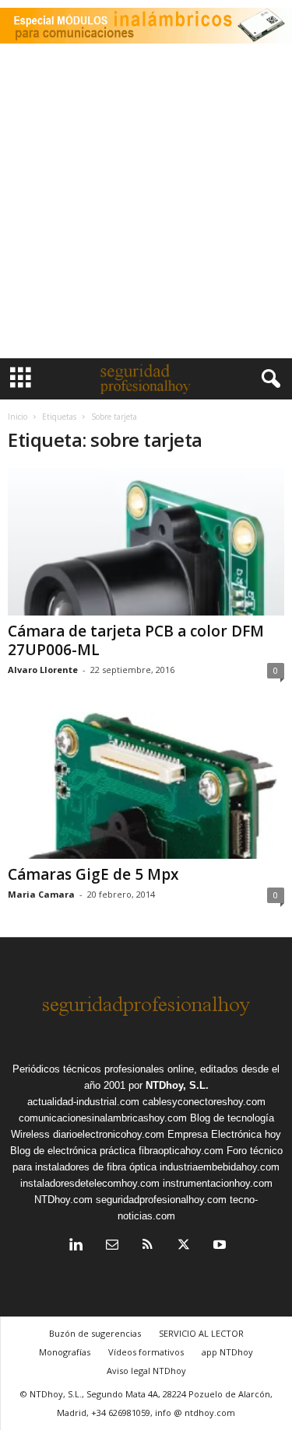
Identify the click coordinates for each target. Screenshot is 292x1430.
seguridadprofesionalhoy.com (161, 1199)
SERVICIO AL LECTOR (201, 1333)
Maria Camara (41, 894)
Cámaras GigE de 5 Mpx (93, 874)
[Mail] (112, 1246)
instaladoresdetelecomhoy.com (90, 1183)
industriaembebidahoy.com (220, 1167)
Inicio (17, 416)
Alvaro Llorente (43, 669)
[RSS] (148, 1246)
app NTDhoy (227, 1352)
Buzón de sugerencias (95, 1333)
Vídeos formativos (146, 1352)
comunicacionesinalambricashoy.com (103, 1118)
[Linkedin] (76, 1246)
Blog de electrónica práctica (72, 1150)
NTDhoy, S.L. (177, 1085)
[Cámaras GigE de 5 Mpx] (146, 785)
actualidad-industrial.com (83, 1101)
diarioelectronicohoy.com (108, 1134)
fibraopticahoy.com (181, 1150)
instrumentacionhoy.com (218, 1183)
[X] (184, 1246)
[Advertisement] (146, 205)
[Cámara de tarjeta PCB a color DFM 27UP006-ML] (146, 541)
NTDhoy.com (63, 1199)
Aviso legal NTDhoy (146, 1370)
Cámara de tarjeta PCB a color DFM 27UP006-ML (136, 640)
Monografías (64, 1352)
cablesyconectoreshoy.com (204, 1101)
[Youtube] (218, 1246)
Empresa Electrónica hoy (224, 1134)
